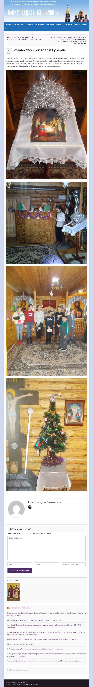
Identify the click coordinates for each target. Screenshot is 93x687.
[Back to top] (88, 682)
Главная (8, 24)
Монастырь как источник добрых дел (20, 644)
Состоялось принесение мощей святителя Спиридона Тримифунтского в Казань (34, 620)
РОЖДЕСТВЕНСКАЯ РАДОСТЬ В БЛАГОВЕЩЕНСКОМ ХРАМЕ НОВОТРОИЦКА (24, 38)
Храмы (29, 24)
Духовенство (18, 24)
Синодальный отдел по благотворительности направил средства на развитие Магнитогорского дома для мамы (45, 661)
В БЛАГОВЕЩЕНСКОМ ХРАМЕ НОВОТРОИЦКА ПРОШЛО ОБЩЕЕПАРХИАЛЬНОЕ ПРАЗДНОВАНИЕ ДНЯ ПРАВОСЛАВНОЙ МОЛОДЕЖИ (68, 40)
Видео (7, 29)
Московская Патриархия (19, 608)
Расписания (39, 24)
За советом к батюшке (54, 24)
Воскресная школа (72, 24)
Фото (84, 24)
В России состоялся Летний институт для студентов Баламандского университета (35, 649)
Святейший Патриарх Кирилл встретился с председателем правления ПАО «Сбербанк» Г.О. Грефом (41, 639)
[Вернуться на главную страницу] (46, 11)
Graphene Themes (32, 684)
